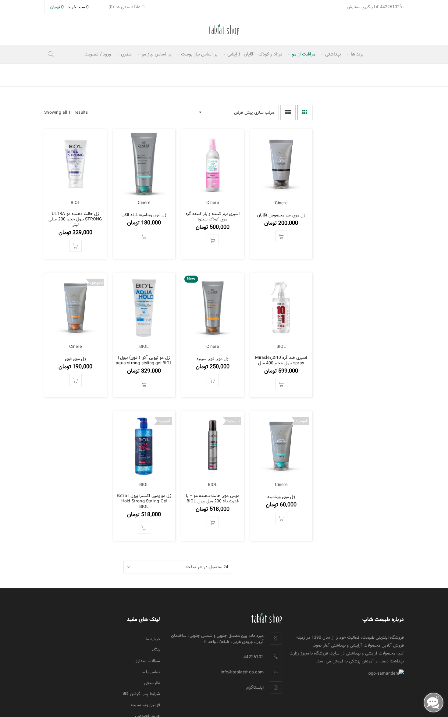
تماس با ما (150, 672)
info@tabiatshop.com (242, 672)
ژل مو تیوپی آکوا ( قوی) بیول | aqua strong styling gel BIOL (144, 360)
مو (116, 74)
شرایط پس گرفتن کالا (141, 693)
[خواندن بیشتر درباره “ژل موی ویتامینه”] (281, 518)
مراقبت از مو (93, 74)
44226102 (390, 7)
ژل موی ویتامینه (281, 497)
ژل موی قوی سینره (213, 358)
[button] (281, 236)
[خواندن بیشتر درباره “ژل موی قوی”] (75, 380)
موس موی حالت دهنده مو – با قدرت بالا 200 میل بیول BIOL (212, 498)
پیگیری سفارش (360, 7)
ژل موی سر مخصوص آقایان (281, 215)
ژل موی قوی (75, 358)
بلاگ (156, 650)
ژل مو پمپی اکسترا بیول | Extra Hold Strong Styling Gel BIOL (144, 501)
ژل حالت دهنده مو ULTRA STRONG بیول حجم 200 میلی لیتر (75, 219)
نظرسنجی (152, 683)
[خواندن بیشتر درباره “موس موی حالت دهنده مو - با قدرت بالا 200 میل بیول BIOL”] (213, 522)
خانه (132, 74)
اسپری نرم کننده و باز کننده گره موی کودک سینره (213, 216)
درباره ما (153, 639)
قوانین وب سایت (145, 704)
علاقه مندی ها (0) (124, 7)
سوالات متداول (147, 661)
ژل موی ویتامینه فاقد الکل (144, 215)
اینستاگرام (255, 687)
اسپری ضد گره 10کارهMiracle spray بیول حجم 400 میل (281, 360)
